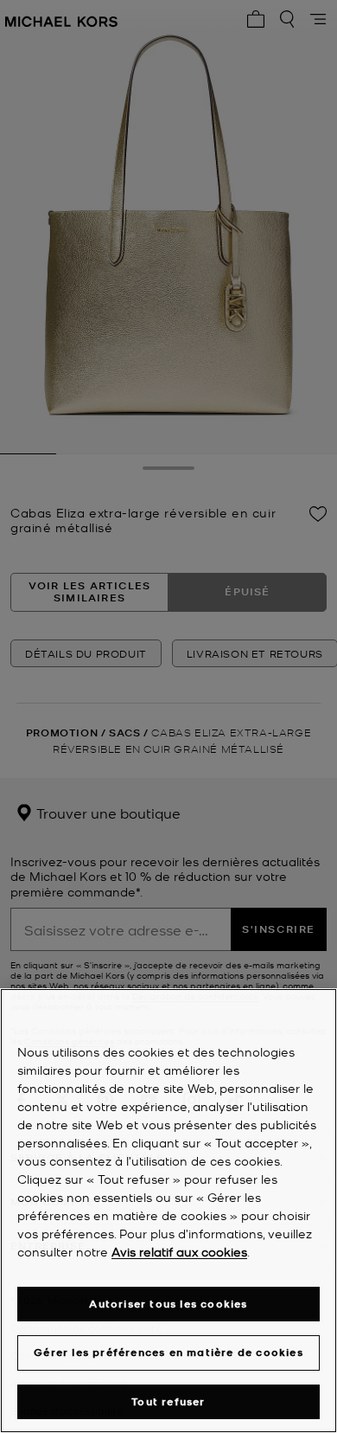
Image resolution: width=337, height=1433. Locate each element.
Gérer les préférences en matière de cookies (168, 1352)
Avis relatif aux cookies (179, 1251)
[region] (168, 1210)
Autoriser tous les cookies (168, 1303)
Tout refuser (168, 1401)
